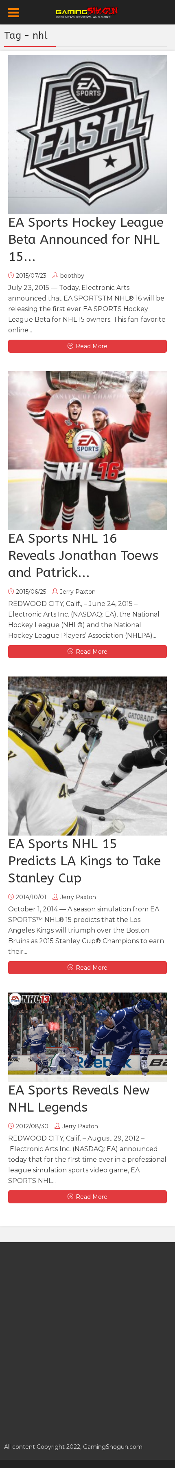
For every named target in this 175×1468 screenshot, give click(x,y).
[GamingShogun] (87, 11)
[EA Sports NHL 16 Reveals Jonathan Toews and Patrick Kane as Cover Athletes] (87, 450)
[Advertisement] (87, 1338)
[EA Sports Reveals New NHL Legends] (87, 1037)
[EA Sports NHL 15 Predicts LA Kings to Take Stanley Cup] (87, 756)
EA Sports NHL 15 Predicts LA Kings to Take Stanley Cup (84, 861)
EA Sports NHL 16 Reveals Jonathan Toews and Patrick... (83, 555)
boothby (72, 275)
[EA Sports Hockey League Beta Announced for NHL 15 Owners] (87, 134)
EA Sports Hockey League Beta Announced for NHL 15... (86, 239)
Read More (91, 346)
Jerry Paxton (78, 591)
